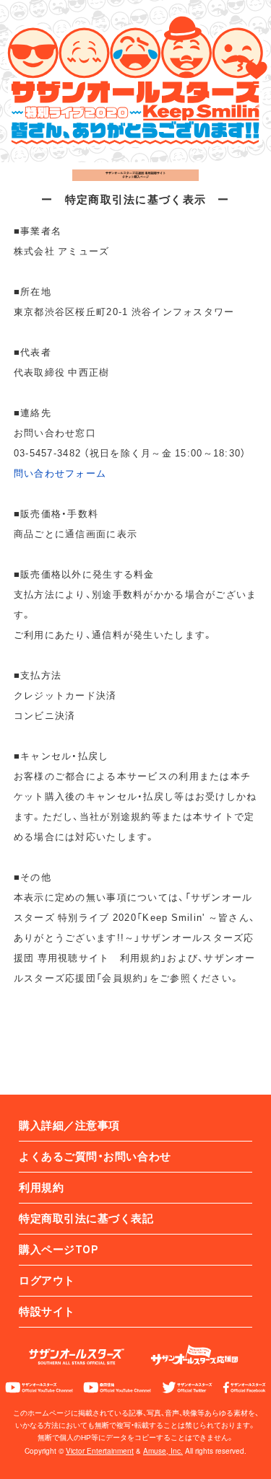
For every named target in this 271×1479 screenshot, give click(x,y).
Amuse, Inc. (163, 1451)
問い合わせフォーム (60, 473)
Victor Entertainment (100, 1451)
